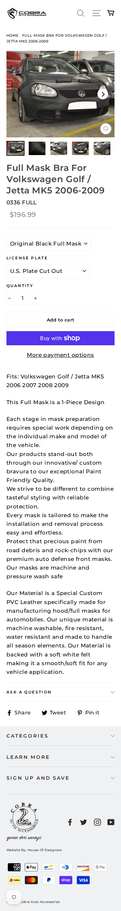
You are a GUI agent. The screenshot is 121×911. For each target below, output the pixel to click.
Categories (27, 736)
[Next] (102, 94)
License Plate (27, 258)
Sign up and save (38, 778)
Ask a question (29, 692)
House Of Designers (45, 850)
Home (12, 35)
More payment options (60, 355)
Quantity (19, 285)
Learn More (28, 757)
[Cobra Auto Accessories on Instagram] (97, 821)
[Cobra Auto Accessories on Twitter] (83, 821)
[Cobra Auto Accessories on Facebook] (70, 821)
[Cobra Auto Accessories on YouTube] (111, 821)
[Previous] (18, 94)
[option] (60, 94)
